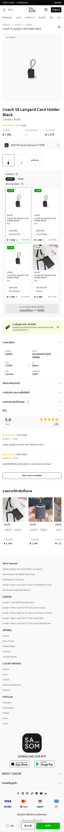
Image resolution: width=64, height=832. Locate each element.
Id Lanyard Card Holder (41, 355)
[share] (58, 27)
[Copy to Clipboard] (29, 365)
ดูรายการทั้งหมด (26, 310)
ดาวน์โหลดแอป (22, 2)
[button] (4, 9)
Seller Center (9, 2)
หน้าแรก (6, 25)
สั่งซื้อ (48, 826)
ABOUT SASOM (11, 774)
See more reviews (32, 475)
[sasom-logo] (32, 10)
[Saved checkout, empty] (46, 10)
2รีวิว (56, 424)
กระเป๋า (17, 25)
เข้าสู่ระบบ (56, 9)
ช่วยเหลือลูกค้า (9, 783)
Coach (28, 25)
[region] (32, 67)
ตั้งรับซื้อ (40, 310)
